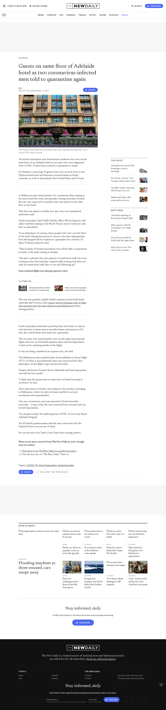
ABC (20, 88)
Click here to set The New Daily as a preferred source (49, 451)
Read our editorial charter (101, 659)
